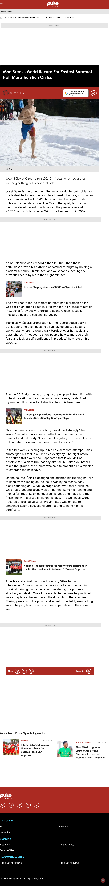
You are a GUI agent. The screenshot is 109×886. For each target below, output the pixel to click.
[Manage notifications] (103, 880)
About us (5, 844)
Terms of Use (7, 850)
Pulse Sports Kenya (69, 862)
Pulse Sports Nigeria (11, 862)
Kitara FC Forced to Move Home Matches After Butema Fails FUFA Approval (35, 750)
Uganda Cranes (84, 743)
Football (26, 740)
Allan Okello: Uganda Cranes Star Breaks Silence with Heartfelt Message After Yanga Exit (90, 752)
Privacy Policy (66, 844)
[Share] (94, 93)
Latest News (6, 11)
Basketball (5, 832)
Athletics (8, 17)
